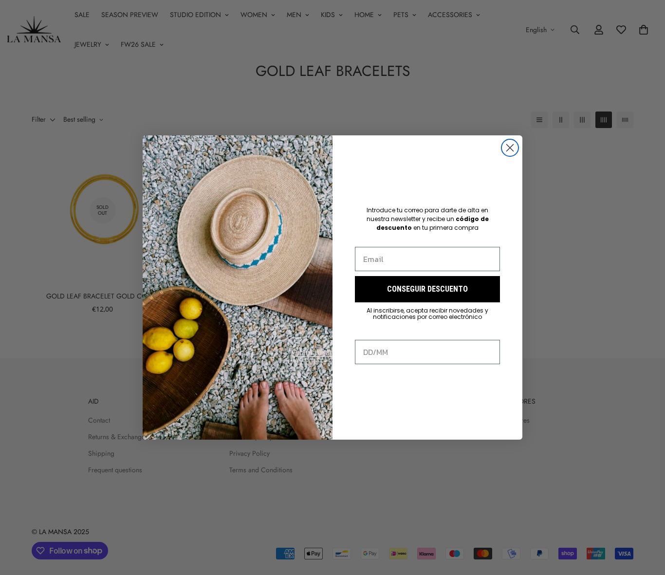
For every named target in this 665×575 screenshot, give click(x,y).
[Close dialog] (509, 147)
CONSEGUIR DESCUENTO (427, 289)
